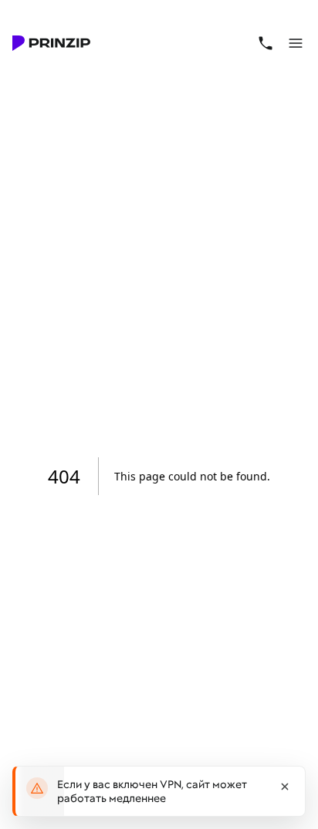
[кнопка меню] (296, 43)
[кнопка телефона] (265, 43)
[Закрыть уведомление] (285, 786)
